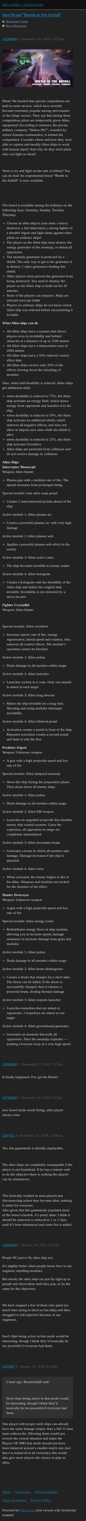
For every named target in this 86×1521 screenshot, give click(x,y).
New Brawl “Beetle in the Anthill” (31, 15)
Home (6, 1492)
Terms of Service (14, 1500)
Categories (23, 1492)
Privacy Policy (41, 1500)
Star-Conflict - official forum (22, 4)
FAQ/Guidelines (46, 1492)
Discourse (27, 1510)
